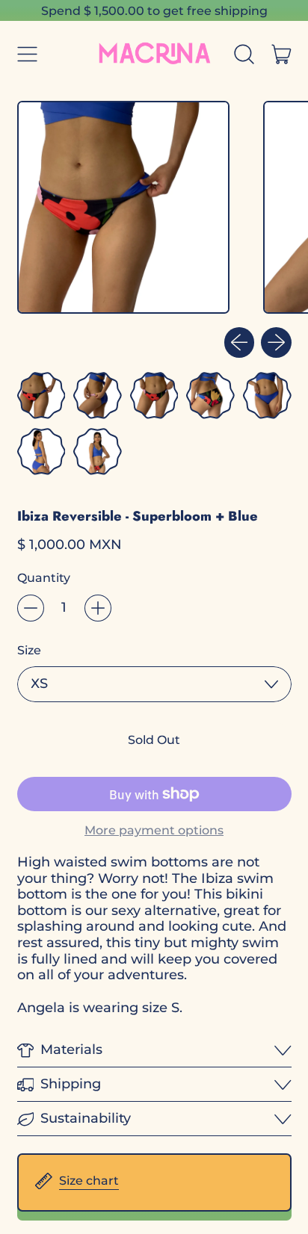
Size (29, 650)
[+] (97, 608)
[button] (244, 54)
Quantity (43, 578)
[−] (30, 608)
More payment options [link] (154, 830)
